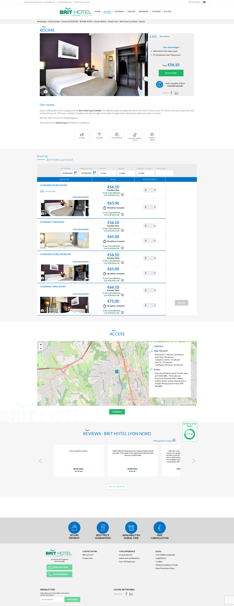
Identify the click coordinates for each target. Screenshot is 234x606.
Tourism (156, 11)
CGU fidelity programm (165, 555)
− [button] (41, 348)
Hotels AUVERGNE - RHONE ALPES (77, 21)
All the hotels (54, 21)
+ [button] (41, 344)
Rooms (107, 11)
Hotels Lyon (113, 21)
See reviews (159, 36)
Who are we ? (49, 2)
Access (167, 11)
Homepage (41, 21)
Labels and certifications (129, 558)
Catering (119, 11)
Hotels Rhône (100, 21)
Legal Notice (161, 558)
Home (97, 11)
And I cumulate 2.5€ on (175, 84)
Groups (131, 11)
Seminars (143, 11)
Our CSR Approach (127, 561)
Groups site (87, 558)
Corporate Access (82, 2)
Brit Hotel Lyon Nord (128, 21)
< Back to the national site (33, 2)
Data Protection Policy (165, 568)
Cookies (159, 561)
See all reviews (117, 486)
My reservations (65, 2)
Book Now (171, 73)
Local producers (125, 555)
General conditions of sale (167, 565)
